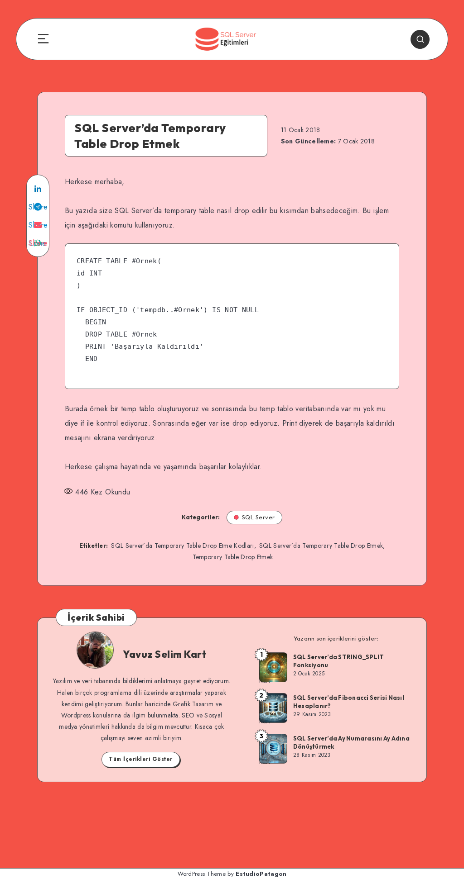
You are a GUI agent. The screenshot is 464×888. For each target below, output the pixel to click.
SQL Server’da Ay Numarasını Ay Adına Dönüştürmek (351, 742)
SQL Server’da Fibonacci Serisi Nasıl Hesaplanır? (348, 701)
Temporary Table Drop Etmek (233, 556)
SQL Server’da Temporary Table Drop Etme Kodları (182, 545)
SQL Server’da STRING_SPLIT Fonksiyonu (338, 661)
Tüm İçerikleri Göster (141, 759)
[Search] (420, 39)
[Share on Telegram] (38, 207)
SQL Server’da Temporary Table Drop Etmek (321, 545)
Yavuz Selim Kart (165, 654)
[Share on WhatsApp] (38, 243)
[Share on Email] (38, 225)
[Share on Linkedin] (38, 189)
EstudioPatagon (261, 873)
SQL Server (258, 517)
